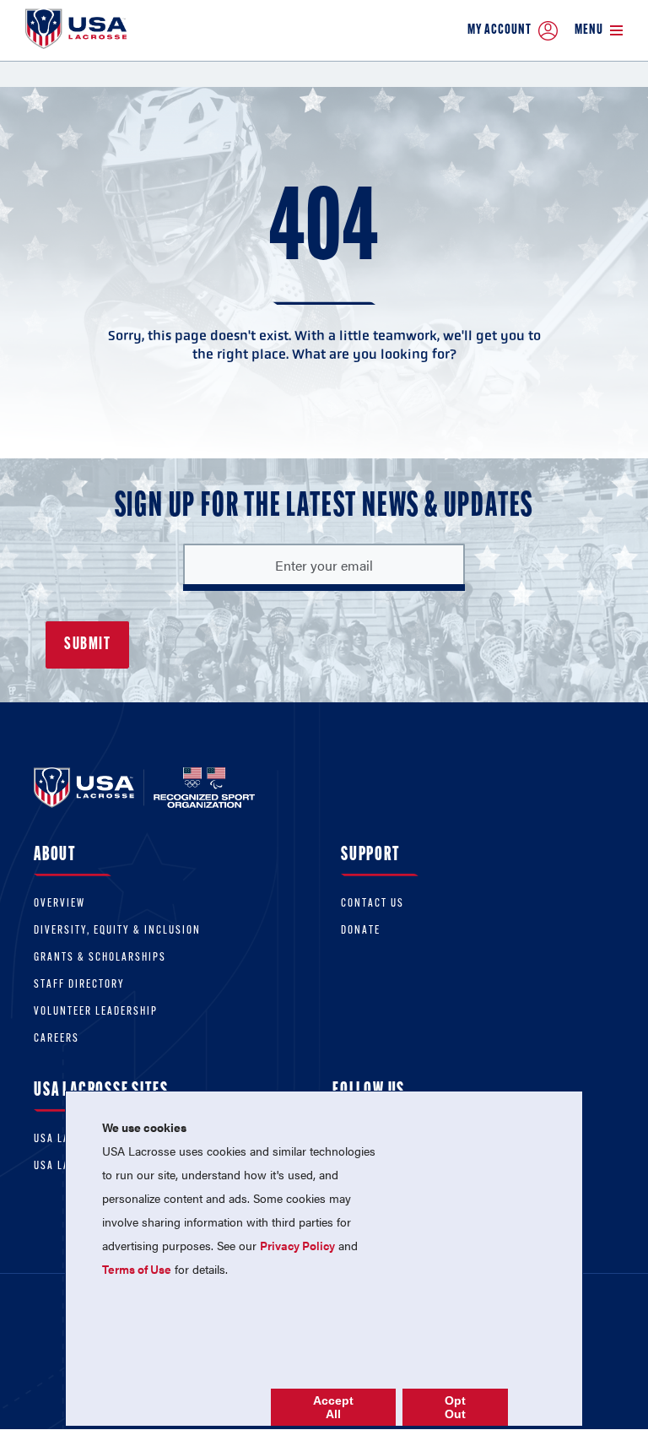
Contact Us (372, 903)
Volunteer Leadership (96, 1011)
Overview (59, 903)
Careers (56, 1038)
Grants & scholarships (100, 957)
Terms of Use (136, 1268)
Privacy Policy (297, 1245)
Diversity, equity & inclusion (117, 930)
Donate (361, 930)
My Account (499, 30)
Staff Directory (79, 984)
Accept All (333, 1407)
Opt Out (455, 1407)
